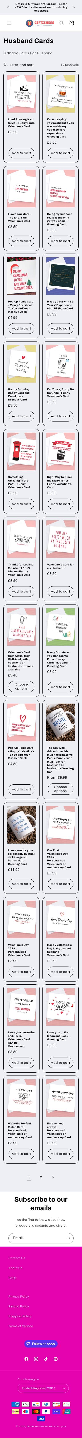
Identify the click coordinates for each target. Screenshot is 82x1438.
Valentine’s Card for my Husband (60, 566)
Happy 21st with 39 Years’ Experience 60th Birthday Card (60, 305)
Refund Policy (18, 1306)
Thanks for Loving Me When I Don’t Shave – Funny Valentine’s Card (20, 569)
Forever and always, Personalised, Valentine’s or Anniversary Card (59, 1130)
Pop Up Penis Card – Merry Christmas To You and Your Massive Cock (21, 306)
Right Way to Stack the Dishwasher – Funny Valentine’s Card (59, 482)
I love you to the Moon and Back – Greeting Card (58, 1036)
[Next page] (53, 1177)
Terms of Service (20, 1326)
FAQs (12, 1278)
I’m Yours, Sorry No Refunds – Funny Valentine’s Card (60, 393)
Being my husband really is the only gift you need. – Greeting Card (60, 219)
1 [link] (29, 1177)
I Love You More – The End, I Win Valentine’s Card (20, 217)
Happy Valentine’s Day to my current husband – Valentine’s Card (59, 950)
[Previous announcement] (8, 7)
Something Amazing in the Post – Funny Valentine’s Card (19, 482)
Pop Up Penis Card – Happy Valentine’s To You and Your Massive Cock (21, 753)
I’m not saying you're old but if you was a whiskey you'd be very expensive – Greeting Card (60, 128)
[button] (9, 23)
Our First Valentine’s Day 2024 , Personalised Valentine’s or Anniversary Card (59, 859)
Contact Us (16, 1258)
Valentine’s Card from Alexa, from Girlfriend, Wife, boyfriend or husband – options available (20, 661)
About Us (15, 1268)
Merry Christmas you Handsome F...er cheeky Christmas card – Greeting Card (58, 659)
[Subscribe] (68, 1238)
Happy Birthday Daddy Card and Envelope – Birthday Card (19, 394)
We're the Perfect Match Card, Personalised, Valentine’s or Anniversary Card (20, 1130)
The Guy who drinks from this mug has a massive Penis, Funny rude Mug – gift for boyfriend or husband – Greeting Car (60, 759)
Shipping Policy (19, 1316)
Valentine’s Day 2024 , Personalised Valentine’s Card (19, 950)
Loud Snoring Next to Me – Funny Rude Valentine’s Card (21, 123)
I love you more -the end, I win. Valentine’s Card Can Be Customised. (21, 1039)
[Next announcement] (74, 7)
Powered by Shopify (53, 1426)
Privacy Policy (18, 1296)
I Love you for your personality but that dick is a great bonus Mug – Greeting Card (21, 857)
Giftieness (33, 1426)
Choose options (21, 686)
